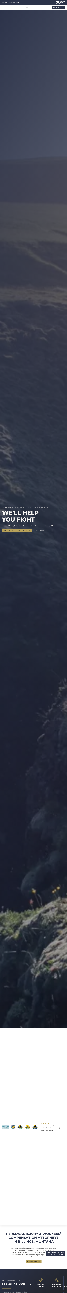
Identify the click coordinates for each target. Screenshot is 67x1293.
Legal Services (40, 530)
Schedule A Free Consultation (17, 530)
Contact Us (58, 7)
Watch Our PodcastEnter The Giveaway (55, 1253)
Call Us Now (34, 1261)
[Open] (27, 7)
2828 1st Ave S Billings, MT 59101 (10, 2)
